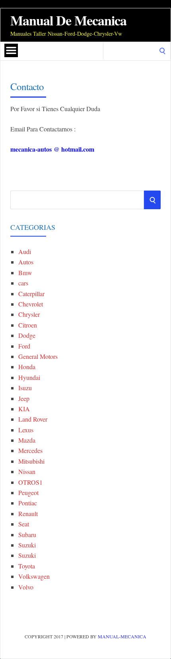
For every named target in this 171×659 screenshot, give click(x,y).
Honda (26, 366)
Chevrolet (30, 304)
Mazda (26, 440)
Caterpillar (31, 293)
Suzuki (27, 545)
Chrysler (29, 314)
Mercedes (30, 450)
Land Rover (32, 419)
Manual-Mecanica (122, 636)
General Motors (38, 356)
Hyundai (29, 377)
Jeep (23, 398)
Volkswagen (34, 576)
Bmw (25, 272)
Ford (24, 346)
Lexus (25, 430)
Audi (24, 251)
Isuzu (25, 387)
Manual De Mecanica (68, 20)
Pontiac (27, 503)
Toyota (26, 566)
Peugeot (28, 492)
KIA (24, 409)
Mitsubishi (31, 461)
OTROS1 (30, 482)
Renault (28, 513)
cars (23, 283)
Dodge (26, 335)
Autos (25, 262)
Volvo (25, 587)
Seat (23, 524)
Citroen (27, 325)
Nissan (26, 471)
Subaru (27, 534)
